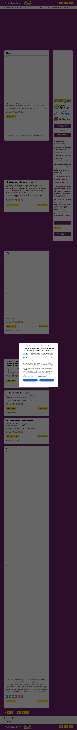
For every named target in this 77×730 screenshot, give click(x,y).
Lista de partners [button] (26, 369)
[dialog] (38, 365)
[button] (38, 361)
